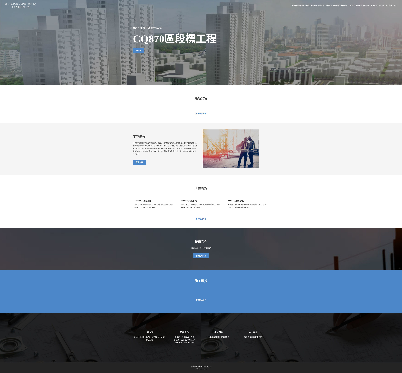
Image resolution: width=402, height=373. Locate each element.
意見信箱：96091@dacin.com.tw (201, 366)
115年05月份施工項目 (236, 201)
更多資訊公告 (201, 113)
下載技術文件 (201, 256)
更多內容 (139, 162)
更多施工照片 (201, 300)
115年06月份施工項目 (189, 201)
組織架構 (138, 50)
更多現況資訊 (201, 219)
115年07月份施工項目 (143, 201)
